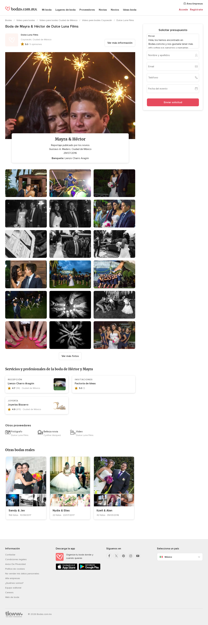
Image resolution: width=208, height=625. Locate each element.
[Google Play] (89, 569)
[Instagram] (131, 556)
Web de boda (12, 597)
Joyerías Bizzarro (18, 404)
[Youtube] (138, 556)
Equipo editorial (13, 587)
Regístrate (196, 9)
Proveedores (87, 9)
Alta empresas (12, 578)
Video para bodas (26, 20)
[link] (26, 488)
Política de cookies (15, 568)
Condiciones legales (16, 559)
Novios (115, 9)
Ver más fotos (70, 356)
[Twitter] (116, 556)
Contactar (10, 554)
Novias (103, 9)
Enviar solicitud (173, 102)
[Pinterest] (123, 556)
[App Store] (66, 569)
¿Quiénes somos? (14, 583)
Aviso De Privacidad (15, 564)
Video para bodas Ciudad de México (58, 20)
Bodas (9, 20)
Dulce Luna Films (125, 20)
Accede (183, 9)
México (168, 557)
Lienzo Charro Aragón (21, 383)
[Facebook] (109, 556)
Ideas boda (129, 9)
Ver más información (119, 42)
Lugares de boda (65, 9)
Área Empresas (194, 3)
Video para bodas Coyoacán (97, 20)
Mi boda (47, 9)
